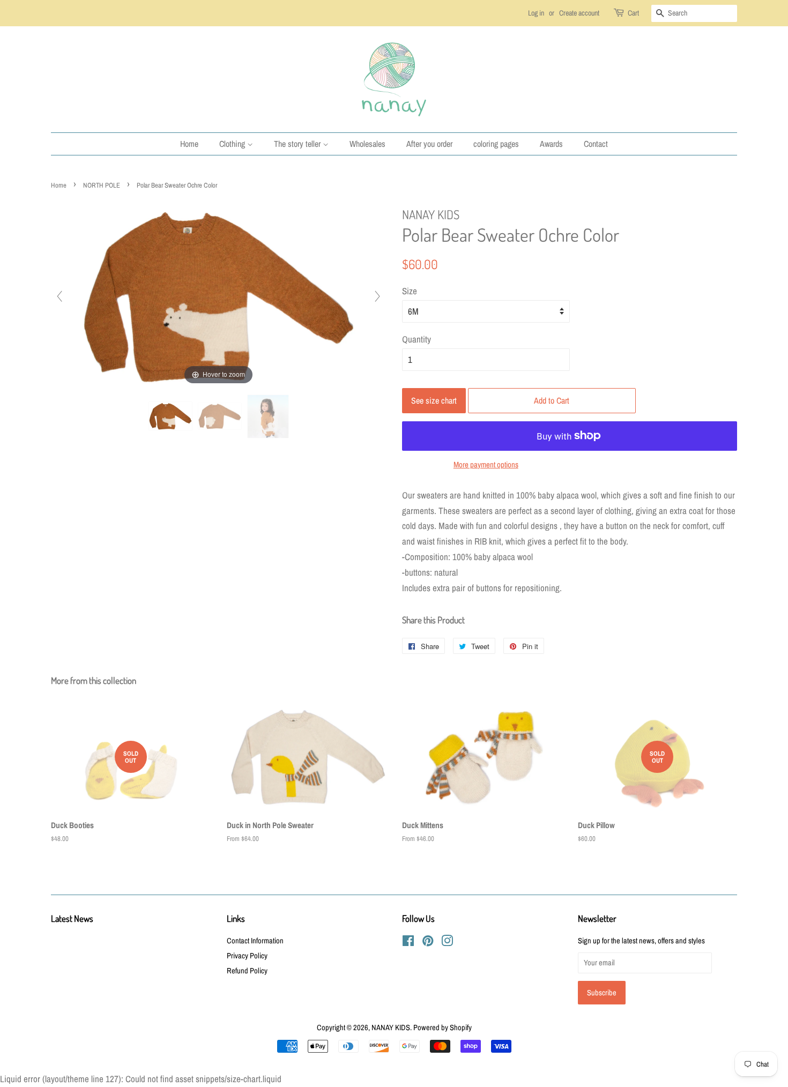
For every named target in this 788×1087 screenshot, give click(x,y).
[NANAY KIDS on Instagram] (447, 942)
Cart (633, 13)
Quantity (416, 339)
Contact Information (255, 940)
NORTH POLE (101, 185)
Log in (536, 13)
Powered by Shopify (442, 1027)
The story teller (298, 144)
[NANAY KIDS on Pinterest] (428, 942)
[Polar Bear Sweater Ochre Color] (170, 416)
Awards (551, 144)
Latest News (72, 918)
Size (409, 291)
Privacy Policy (247, 955)
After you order (429, 144)
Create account (579, 13)
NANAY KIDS (390, 1027)
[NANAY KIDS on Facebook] (408, 942)
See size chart (434, 400)
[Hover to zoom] (218, 295)
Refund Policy (247, 970)
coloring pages (496, 144)
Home (189, 144)
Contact (596, 144)
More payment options (486, 464)
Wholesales (367, 144)
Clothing (233, 144)
